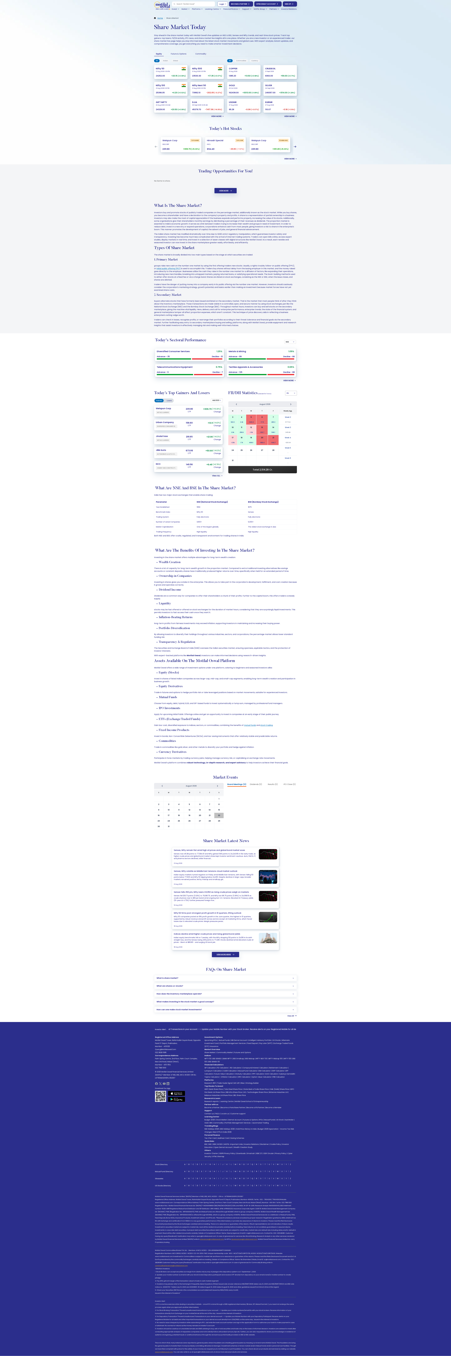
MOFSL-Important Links (233, 1144)
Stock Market (221, 1120)
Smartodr (251, 1153)
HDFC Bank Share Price (213, 1089)
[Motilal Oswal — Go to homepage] (162, 6)
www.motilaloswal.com (164, 1352)
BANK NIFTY (227, 1058)
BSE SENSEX (217, 1058)
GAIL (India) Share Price (279, 1089)
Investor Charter (211, 1153)
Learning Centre (226, 1101)
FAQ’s (217, 1113)
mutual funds (250, 725)
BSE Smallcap (238, 1058)
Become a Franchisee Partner (233, 1107)
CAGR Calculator (230, 1071)
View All (290, 1016)
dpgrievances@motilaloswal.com (244, 1239)
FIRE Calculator (279, 1077)
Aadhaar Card (223, 1138)
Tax (205, 1138)
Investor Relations (251, 1144)
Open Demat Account (266, 4)
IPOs (261, 1120)
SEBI (214, 1144)
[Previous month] (236, 404)
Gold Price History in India (246, 1129)
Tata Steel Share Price (233, 1089)
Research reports (211, 1101)
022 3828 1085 (160, 1052)
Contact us (209, 1113)
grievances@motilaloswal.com (212, 1239)
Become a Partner (239, 4)
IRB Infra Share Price (234, 1092)
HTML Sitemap (218, 1156)
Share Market (209, 1052)
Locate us (225, 1113)
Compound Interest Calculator (255, 1068)
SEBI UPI (288, 4)
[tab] (157, 60)
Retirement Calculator (278, 1068)
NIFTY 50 (207, 1058)
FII (288, 393)
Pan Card (212, 1138)
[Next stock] (295, 147)
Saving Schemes (237, 1138)
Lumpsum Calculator (213, 1071)
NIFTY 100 (287, 1058)
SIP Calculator (210, 1068)
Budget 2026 (209, 1120)
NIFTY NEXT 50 (261, 1058)
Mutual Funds (224, 1040)
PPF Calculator (258, 1074)
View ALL (216, 476)
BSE (205, 1144)
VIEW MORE (216, 116)
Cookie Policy (275, 1144)
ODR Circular (268, 1153)
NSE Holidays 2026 (211, 1129)
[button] (174, 4)
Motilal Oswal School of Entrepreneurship (251, 1101)
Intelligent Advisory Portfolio (260, 1040)
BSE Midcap (250, 1058)
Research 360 (210, 1083)
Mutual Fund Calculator (247, 1071)
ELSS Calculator (272, 1074)
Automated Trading (261, 1123)
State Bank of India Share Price (256, 1089)
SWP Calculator (278, 1071)
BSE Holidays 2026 (227, 1129)
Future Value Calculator (224, 1074)
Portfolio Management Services (233, 1043)
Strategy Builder (252, 1083)
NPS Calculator (244, 1077)
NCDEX (220, 1144)
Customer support (238, 1113)
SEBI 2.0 (259, 1153)
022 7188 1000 (160, 1068)
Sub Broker (289, 1120)
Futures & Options (250, 1120)
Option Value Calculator (261, 1077)
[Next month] (291, 404)
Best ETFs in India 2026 (222, 1132)
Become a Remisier (273, 1107)
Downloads (241, 1153)
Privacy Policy (280, 1153)
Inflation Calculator (229, 1077)
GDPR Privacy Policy (227, 1153)
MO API (236, 1083)
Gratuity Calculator (243, 1074)
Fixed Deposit (252, 1043)
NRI (211, 1123)
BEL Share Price (240, 1095)
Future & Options (178, 53)
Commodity (200, 53)
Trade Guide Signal (224, 1083)
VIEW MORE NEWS (224, 954)
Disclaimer (264, 1144)
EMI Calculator (264, 1071)
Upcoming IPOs (210, 1040)
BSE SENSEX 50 (214, 1061)
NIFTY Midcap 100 (275, 1058)
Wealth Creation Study (243, 1147)
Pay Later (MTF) (265, 1043)
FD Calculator (222, 1068)
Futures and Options (242, 1052)
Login (221, 4)
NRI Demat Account (239, 1040)
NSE (287, 342)
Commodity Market (225, 1052)
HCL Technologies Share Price (256, 1092)
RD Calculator (235, 1068)
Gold (206, 1123)
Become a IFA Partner (255, 1107)
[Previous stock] (156, 147)
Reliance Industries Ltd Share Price (218, 1095)
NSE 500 (215, 400)
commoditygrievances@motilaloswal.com (171, 1265)
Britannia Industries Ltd (278, 1092)
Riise (242, 1083)
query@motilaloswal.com (165, 1049)
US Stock (280, 1120)
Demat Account (235, 1120)
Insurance (214, 1046)
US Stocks (277, 1040)
